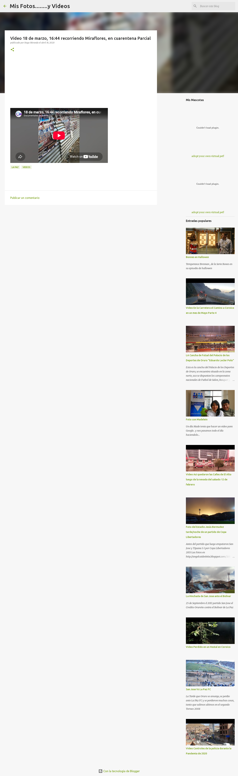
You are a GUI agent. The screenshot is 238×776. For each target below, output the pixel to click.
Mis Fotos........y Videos (40, 6)
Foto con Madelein (197, 419)
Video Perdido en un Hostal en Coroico (208, 647)
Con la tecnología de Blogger (121, 771)
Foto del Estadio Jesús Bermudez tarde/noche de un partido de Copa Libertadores (206, 532)
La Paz (15, 167)
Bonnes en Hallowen (197, 257)
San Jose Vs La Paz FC (198, 689)
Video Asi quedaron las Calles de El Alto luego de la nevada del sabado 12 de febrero (208, 479)
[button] (12, 49)
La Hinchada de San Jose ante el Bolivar (208, 596)
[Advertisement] (80, 83)
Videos (26, 167)
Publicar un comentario (25, 197)
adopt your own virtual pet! (207, 156)
